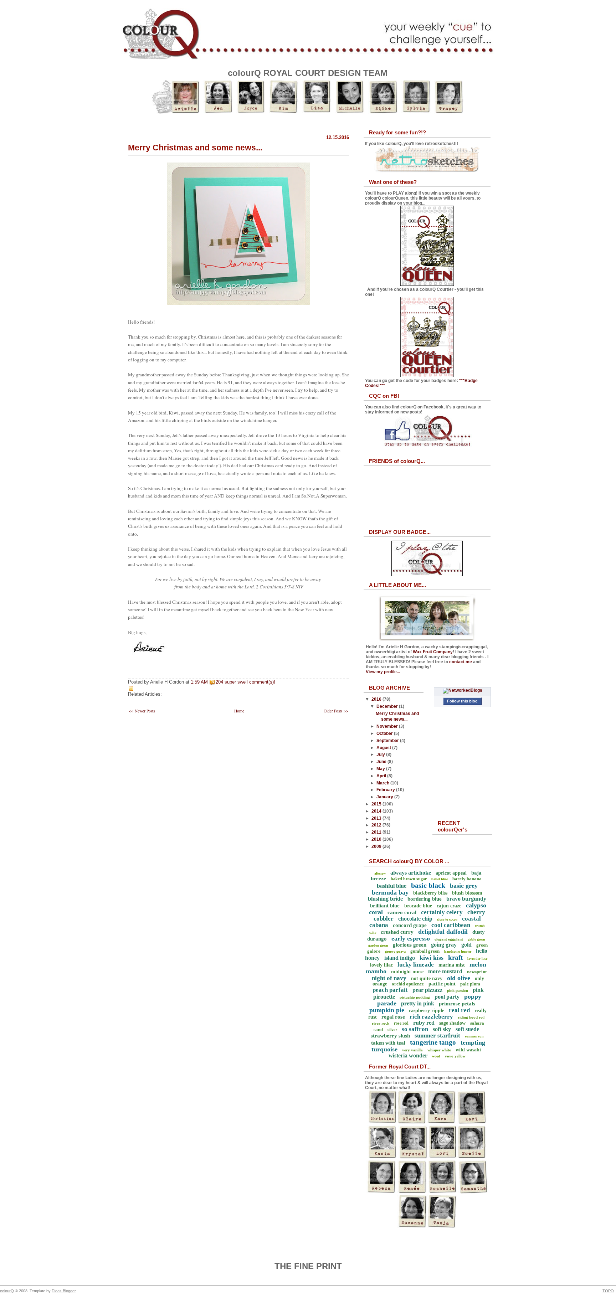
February (386, 789)
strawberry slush (390, 1036)
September (388, 740)
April (381, 775)
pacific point (442, 984)
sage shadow (452, 1023)
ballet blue (439, 879)
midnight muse (407, 971)
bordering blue (424, 899)
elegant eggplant (449, 939)
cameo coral (401, 912)
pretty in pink (417, 1003)
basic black (428, 885)
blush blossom (467, 893)
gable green (476, 939)
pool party (447, 997)
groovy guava (395, 951)
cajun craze (449, 905)
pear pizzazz (427, 990)
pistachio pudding (415, 997)
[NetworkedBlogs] (462, 690)
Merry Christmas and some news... (195, 147)
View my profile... (383, 671)
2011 (377, 832)
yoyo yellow (455, 1056)
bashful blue (391, 886)
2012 (377, 825)
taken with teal (388, 1043)
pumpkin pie (386, 1010)
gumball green (425, 951)
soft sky (442, 1029)
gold (466, 945)
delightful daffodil (443, 931)
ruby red (424, 1023)
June (381, 761)
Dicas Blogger (64, 1291)
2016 (377, 699)
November (387, 726)
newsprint (477, 971)
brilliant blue (385, 905)
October (385, 733)
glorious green (409, 945)
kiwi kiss (431, 957)
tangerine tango (433, 1042)
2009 (377, 846)
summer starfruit (437, 1035)
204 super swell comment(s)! (245, 682)
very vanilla (412, 1050)
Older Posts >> (336, 711)
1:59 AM (199, 682)
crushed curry (397, 932)
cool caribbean (450, 925)
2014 (377, 811)
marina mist (451, 965)
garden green (378, 945)
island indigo (399, 958)
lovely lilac (381, 965)
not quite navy (426, 978)
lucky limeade (415, 964)
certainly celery (442, 912)
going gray (444, 945)
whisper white (439, 1050)
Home (239, 711)
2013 (377, 818)
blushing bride (385, 899)
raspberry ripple (426, 1010)
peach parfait (390, 990)
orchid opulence (408, 984)
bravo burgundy (466, 899)
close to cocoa (447, 919)
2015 (377, 804)
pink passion (457, 990)
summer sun (474, 1036)
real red (459, 1010)
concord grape (410, 925)
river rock (380, 1023)
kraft (455, 957)
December (387, 706)
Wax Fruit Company (433, 651)
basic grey (464, 885)
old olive (458, 978)
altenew (380, 873)
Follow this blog (462, 701)
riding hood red (471, 1017)
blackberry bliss (430, 893)
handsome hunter (457, 951)
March (383, 783)
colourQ (7, 1291)
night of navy (389, 978)
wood (436, 1056)
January (385, 796)
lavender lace (477, 958)
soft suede (467, 1029)
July (381, 754)
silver (392, 1029)
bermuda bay (390, 892)
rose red (401, 1023)
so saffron (415, 1029)
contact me (460, 661)
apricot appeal (451, 873)
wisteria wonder (408, 1055)
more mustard (445, 971)
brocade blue (418, 905)
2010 (377, 839)
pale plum (470, 984)
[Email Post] (277, 682)
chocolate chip (415, 919)
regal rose (393, 1017)
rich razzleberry (431, 1016)
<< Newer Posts (142, 711)
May (381, 768)
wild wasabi (468, 1049)
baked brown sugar (409, 878)
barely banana (467, 878)
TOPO (608, 1291)
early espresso (410, 938)
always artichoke (410, 873)
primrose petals (457, 1003)
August (384, 747)
